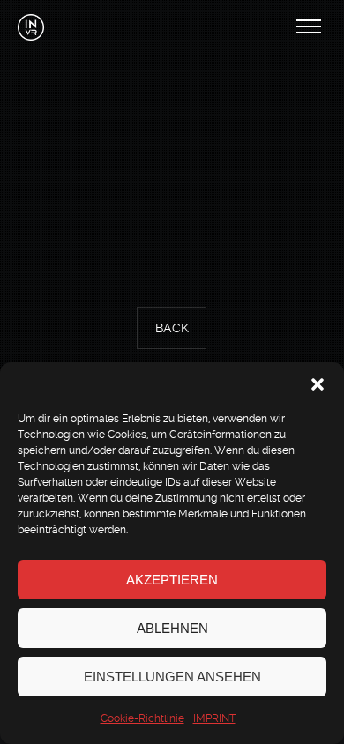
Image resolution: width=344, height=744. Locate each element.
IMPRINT (214, 718)
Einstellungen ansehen (172, 676)
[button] (317, 384)
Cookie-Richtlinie (142, 718)
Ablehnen (172, 628)
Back (172, 329)
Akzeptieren (172, 579)
